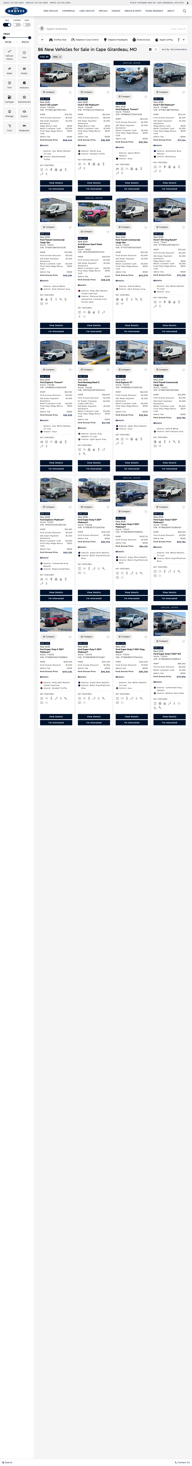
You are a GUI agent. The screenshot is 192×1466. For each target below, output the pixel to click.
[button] (184, 11)
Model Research (154, 11)
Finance (116, 11)
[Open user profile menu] (187, 2)
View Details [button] (56, 183)
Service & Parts (133, 11)
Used (27, 20)
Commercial (68, 11)
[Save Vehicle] (70, 92)
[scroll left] (42, 39)
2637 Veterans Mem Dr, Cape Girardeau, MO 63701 (158, 3)
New (7, 20)
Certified (17, 20)
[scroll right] (183, 39)
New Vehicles (51, 11)
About (170, 11)
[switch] (7, 23)
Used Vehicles (86, 11)
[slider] (4, 37)
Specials (103, 11)
